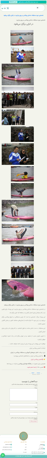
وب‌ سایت (35, 412)
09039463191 (41, 444)
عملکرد (25, 449)
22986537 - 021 (41, 448)
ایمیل (36, 407)
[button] (37, 8)
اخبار (25, 447)
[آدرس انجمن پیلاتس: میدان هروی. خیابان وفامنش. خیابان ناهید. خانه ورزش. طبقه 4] (44, 452)
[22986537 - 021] (44, 448)
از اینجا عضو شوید (32, 367)
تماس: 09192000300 (13, 2)
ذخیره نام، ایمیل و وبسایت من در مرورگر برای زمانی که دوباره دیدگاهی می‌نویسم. (24, 418)
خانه (25, 444)
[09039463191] (44, 445)
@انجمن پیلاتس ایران (37, 359)
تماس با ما (24, 452)
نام (36, 402)
